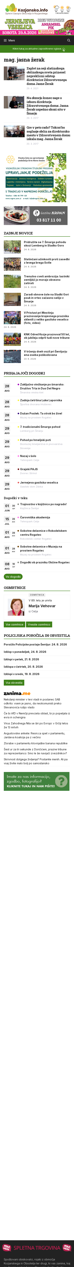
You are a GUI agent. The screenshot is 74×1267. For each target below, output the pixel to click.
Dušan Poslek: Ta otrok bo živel (41, 413)
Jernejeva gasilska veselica (39, 482)
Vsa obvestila (14, 682)
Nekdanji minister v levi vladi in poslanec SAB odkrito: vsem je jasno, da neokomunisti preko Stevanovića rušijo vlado (32, 703)
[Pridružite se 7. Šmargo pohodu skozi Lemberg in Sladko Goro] (12, 247)
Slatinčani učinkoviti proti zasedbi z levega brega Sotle (47, 261)
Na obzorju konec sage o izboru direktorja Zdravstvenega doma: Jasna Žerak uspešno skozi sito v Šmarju (47, 105)
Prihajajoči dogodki (24, 373)
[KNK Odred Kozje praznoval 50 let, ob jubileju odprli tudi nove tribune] (12, 339)
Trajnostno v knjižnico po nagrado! (43, 504)
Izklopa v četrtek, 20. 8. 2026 (23, 666)
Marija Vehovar (42, 606)
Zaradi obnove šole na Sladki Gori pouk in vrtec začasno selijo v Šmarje (46, 298)
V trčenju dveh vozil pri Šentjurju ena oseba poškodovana (45, 353)
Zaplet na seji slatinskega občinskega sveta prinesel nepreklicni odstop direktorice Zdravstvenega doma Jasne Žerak (47, 76)
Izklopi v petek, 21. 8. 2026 (21, 659)
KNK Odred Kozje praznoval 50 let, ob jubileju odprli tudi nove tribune (47, 336)
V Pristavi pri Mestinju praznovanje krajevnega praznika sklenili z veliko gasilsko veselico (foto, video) (46, 318)
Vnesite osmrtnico (39, 624)
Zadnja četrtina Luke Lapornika (41, 400)
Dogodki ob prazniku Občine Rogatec (45, 562)
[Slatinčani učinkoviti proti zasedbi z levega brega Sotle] (12, 264)
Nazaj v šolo (28, 456)
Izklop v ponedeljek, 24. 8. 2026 (25, 651)
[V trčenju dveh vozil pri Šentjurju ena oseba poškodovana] (12, 356)
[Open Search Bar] (69, 40)
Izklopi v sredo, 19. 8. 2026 (21, 674)
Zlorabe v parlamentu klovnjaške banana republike (36, 743)
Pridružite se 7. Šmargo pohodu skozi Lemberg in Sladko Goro (45, 243)
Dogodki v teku (16, 498)
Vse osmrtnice (14, 624)
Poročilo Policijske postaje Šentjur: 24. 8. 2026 (35, 644)
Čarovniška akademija (35, 517)
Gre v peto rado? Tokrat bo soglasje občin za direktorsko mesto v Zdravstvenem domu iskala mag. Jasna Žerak (48, 133)
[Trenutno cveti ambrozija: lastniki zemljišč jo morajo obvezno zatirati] (12, 281)
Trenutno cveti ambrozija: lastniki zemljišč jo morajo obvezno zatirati (46, 280)
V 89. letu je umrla (40, 600)
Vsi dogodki (13, 576)
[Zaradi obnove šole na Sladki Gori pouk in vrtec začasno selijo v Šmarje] (12, 299)
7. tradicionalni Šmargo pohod (40, 426)
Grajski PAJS (29, 469)
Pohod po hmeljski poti (35, 440)
